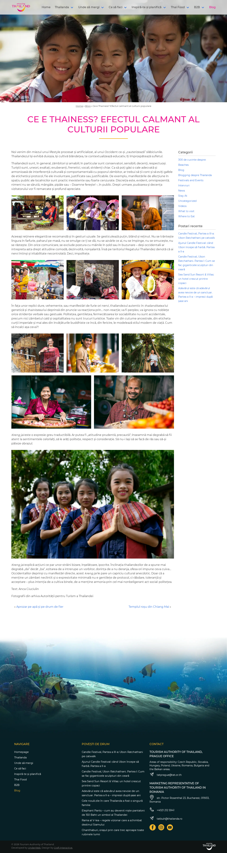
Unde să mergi (88, 7)
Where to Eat (186, 216)
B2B (197, 7)
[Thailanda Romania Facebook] (153, 827)
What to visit (186, 211)
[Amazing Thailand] (21, 7)
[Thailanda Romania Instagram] (161, 827)
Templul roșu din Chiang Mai (149, 606)
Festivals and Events (190, 180)
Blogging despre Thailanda (195, 175)
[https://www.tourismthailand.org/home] (209, 846)
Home (46, 7)
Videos (182, 206)
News (181, 190)
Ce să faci (115, 7)
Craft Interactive (63, 847)
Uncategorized (187, 201)
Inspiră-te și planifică (147, 7)
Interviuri (184, 185)
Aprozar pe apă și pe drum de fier (39, 606)
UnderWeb (34, 847)
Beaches (183, 164)
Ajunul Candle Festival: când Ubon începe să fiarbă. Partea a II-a (196, 247)
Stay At (182, 195)
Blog (212, 7)
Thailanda (62, 7)
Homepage (21, 752)
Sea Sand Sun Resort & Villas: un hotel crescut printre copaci (196, 279)
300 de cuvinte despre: (192, 159)
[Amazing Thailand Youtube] (170, 827)
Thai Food (178, 7)
